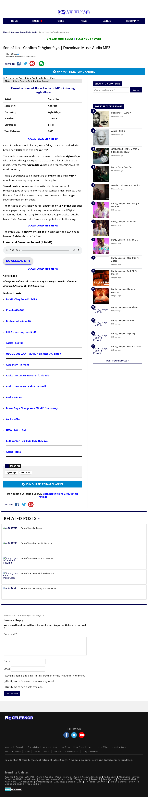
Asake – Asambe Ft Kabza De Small (26, 386)
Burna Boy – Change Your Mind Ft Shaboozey (32, 408)
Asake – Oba (13, 419)
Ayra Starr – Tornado (17, 364)
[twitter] (74, 735)
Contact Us (20, 747)
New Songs (65, 747)
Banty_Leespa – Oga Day (123, 333)
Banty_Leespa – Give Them (124, 307)
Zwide (71, 781)
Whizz (14, 54)
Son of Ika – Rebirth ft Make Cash (37, 573)
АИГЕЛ (114, 781)
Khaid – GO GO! (15, 310)
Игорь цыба (32, 784)
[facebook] (66, 735)
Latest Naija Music (49, 747)
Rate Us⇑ (57, 751)
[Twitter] (25, 63)
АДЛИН (29, 777)
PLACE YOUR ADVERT (88, 39)
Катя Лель (11, 781)
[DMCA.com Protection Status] (74, 789)
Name (7, 661)
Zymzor (9, 777)
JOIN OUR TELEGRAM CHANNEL (75, 71)
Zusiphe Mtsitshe (91, 777)
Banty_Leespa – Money (122, 320)
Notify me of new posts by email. (24, 687)
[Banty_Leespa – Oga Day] (101, 337)
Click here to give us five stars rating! (58, 495)
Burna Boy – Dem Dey (122, 167)
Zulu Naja (59, 781)
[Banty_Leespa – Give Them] (101, 311)
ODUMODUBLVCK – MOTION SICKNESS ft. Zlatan (33, 353)
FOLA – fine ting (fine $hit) (21, 332)
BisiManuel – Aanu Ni (18, 321)
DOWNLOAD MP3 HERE (43, 139)
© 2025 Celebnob (72, 751)
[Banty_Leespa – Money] (101, 324)
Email (7, 668)
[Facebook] (18, 63)
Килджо (44, 779)
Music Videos (78, 747)
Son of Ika (25, 472)
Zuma (123, 781)
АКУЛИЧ (102, 781)
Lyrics (90, 747)
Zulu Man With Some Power (20, 779)
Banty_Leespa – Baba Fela (123, 221)
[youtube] (82, 735)
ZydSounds (110, 777)
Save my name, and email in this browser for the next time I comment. (45, 675)
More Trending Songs (117, 361)
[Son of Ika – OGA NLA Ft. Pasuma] (11, 562)
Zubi (79, 781)
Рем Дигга (109, 779)
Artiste (27, 751)
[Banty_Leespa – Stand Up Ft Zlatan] (101, 262)
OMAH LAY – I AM (16, 430)
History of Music (102, 747)
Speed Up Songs (119, 747)
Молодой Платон (129, 777)
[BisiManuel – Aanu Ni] (101, 119)
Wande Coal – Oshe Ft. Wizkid (125, 185)
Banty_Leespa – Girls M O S (124, 239)
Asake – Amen (14, 397)
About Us (8, 747)
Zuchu (19, 777)
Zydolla (49, 777)
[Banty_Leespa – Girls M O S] (101, 246)
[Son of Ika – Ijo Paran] (11, 532)
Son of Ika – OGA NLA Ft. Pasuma (37, 558)
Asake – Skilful (14, 342)
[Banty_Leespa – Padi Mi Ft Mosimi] (101, 278)
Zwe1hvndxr (26, 781)
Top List (37, 751)
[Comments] (41, 63)
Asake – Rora (13, 451)
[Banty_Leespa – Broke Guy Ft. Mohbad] (101, 210)
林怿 (69, 779)
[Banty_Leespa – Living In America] (101, 296)
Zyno (76, 777)
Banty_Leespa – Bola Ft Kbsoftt (126, 346)
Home (6, 32)
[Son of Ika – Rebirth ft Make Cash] (11, 577)
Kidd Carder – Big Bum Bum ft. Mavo (27, 440)
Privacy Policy (33, 747)
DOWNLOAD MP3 (18, 260)
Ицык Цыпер (63, 777)
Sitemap (46, 751)
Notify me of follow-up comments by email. (30, 681)
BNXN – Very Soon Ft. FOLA (21, 299)
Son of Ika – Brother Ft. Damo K (36, 543)
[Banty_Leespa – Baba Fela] (101, 228)
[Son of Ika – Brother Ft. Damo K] (11, 547)
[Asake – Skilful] (101, 137)
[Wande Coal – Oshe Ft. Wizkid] (101, 192)
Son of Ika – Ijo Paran (31, 528)
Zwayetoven (81, 779)
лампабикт (58, 779)
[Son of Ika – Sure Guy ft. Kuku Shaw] (11, 592)
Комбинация (44, 781)
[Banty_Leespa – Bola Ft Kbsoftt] (101, 350)
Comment (10, 634)
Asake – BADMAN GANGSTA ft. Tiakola (28, 375)
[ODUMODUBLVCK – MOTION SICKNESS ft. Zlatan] (101, 156)
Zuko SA (95, 779)
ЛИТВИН (90, 781)
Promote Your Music (13, 751)
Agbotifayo (11, 472)
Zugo (39, 777)
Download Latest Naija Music (24, 32)
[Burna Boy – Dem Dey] (101, 174)
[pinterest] (32, 63)
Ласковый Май (127, 779)
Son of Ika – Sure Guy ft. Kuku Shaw (38, 588)
